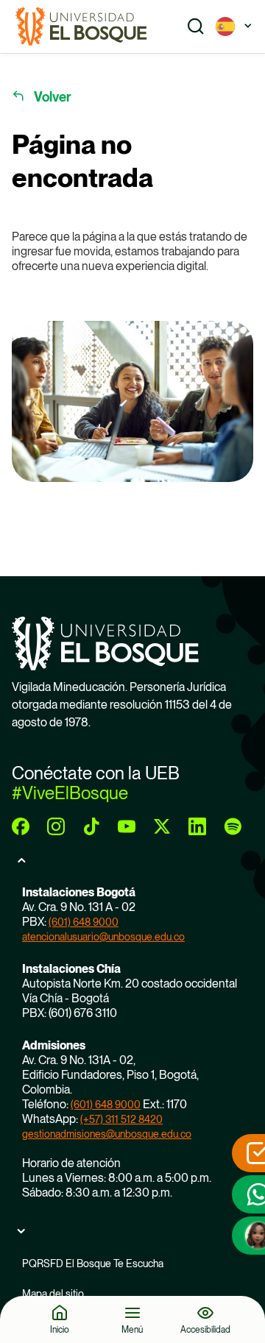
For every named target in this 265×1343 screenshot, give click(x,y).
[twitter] (162, 826)
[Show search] (195, 26)
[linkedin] (197, 826)
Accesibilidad (205, 1329)
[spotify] (232, 826)
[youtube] (126, 826)
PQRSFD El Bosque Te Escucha (92, 1263)
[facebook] (20, 826)
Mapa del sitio (53, 1294)
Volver (52, 96)
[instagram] (56, 826)
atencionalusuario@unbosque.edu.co (103, 937)
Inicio (59, 1329)
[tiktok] (91, 826)
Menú (132, 1329)
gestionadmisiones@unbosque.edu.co (106, 1134)
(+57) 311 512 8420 (121, 1119)
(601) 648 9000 (84, 922)
